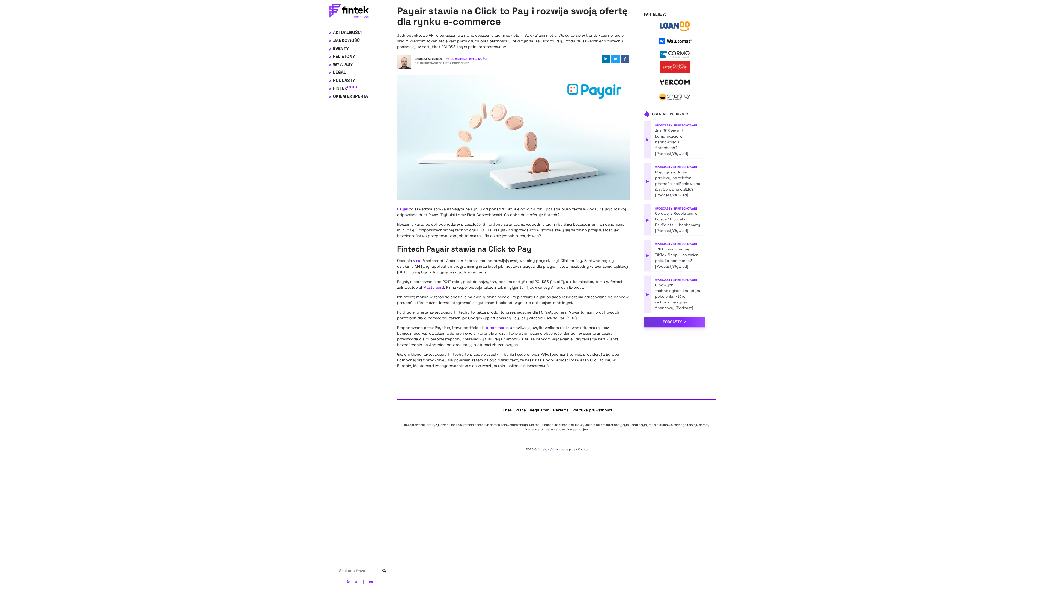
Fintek (345, 88)
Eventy (341, 48)
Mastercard (433, 287)
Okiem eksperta (350, 96)
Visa (416, 260)
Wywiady (343, 64)
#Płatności (478, 59)
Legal (339, 72)
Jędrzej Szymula (428, 59)
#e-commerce (456, 59)
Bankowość (346, 40)
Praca (521, 410)
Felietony (344, 56)
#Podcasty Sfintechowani (676, 125)
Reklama (561, 410)
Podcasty (344, 80)
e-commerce (497, 327)
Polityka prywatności (592, 410)
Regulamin (539, 410)
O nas (507, 410)
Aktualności (347, 32)
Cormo (583, 449)
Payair (402, 208)
